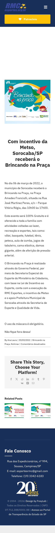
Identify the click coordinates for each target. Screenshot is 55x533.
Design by (31, 500)
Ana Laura (12, 340)
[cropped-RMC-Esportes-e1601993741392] (16, 4)
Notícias (15, 344)
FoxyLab (41, 500)
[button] (7, 410)
